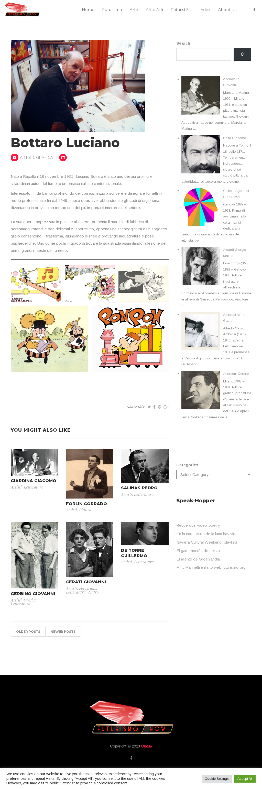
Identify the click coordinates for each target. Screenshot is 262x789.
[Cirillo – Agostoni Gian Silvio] (200, 207)
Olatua (146, 746)
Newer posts (63, 632)
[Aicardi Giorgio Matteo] (200, 266)
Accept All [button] (245, 779)
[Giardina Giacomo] (34, 462)
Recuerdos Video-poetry (198, 525)
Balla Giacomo (234, 138)
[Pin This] (159, 406)
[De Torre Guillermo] (145, 533)
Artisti (27, 157)
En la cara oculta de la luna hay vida (206, 534)
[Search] (242, 54)
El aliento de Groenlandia (198, 559)
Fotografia (87, 588)
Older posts (28, 632)
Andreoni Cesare (236, 374)
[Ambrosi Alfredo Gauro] (200, 331)
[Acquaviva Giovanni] (200, 95)
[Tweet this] (149, 406)
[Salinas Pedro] (145, 465)
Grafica (44, 157)
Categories (187, 465)
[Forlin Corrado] (90, 473)
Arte (134, 9)
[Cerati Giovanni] (90, 549)
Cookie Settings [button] (217, 779)
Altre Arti (154, 9)
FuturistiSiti (181, 9)
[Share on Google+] (166, 406)
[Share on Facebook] (154, 406)
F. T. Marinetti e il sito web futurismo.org (211, 567)
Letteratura (33, 487)
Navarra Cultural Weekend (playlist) (206, 542)
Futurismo (112, 9)
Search (183, 43)
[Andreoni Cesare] (200, 390)
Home (88, 9)
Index (204, 9)
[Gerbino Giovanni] (34, 555)
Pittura (85, 509)
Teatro (93, 592)
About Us (227, 9)
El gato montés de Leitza (198, 550)
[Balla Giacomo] (200, 154)
